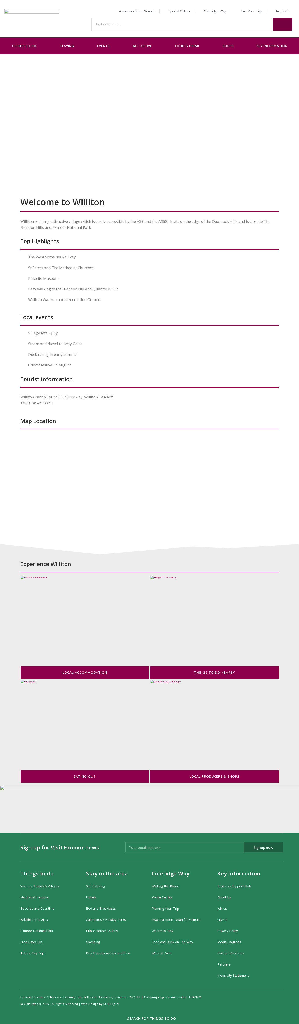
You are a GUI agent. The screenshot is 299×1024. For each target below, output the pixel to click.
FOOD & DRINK (187, 46)
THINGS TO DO (24, 46)
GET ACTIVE (142, 46)
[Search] (282, 24)
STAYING (67, 46)
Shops (228, 46)
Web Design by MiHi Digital (100, 1004)
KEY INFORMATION (272, 46)
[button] (149, 1018)
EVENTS (103, 46)
